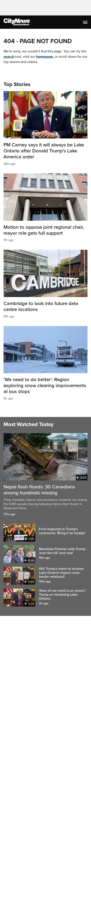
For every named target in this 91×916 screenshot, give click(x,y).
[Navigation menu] (85, 22)
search (9, 56)
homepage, (45, 56)
